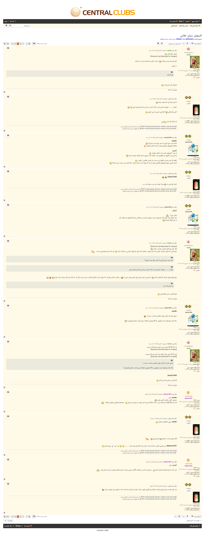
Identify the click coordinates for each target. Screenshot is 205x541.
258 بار (187, 163)
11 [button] (12, 44)
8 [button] (20, 44)
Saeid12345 (167, 137)
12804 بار (187, 121)
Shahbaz (179, 39)
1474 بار (187, 406)
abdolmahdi (189, 39)
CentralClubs (100, 530)
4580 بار (187, 122)
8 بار (188, 162)
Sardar (169, 51)
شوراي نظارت (172, 39)
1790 (194, 157)
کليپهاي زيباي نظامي (191, 35)
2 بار (188, 74)
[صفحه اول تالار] (102, 12)
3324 (194, 400)
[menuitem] (188, 21)
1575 (194, 69)
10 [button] (15, 44)
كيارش (169, 99)
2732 (194, 116)
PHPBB (106, 530)
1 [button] (26, 44)
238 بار (187, 75)
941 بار (188, 405)
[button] (34, 43)
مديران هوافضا (164, 39)
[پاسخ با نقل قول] (8, 48)
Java (183, 39)
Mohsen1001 (167, 394)
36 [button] (8, 44)
